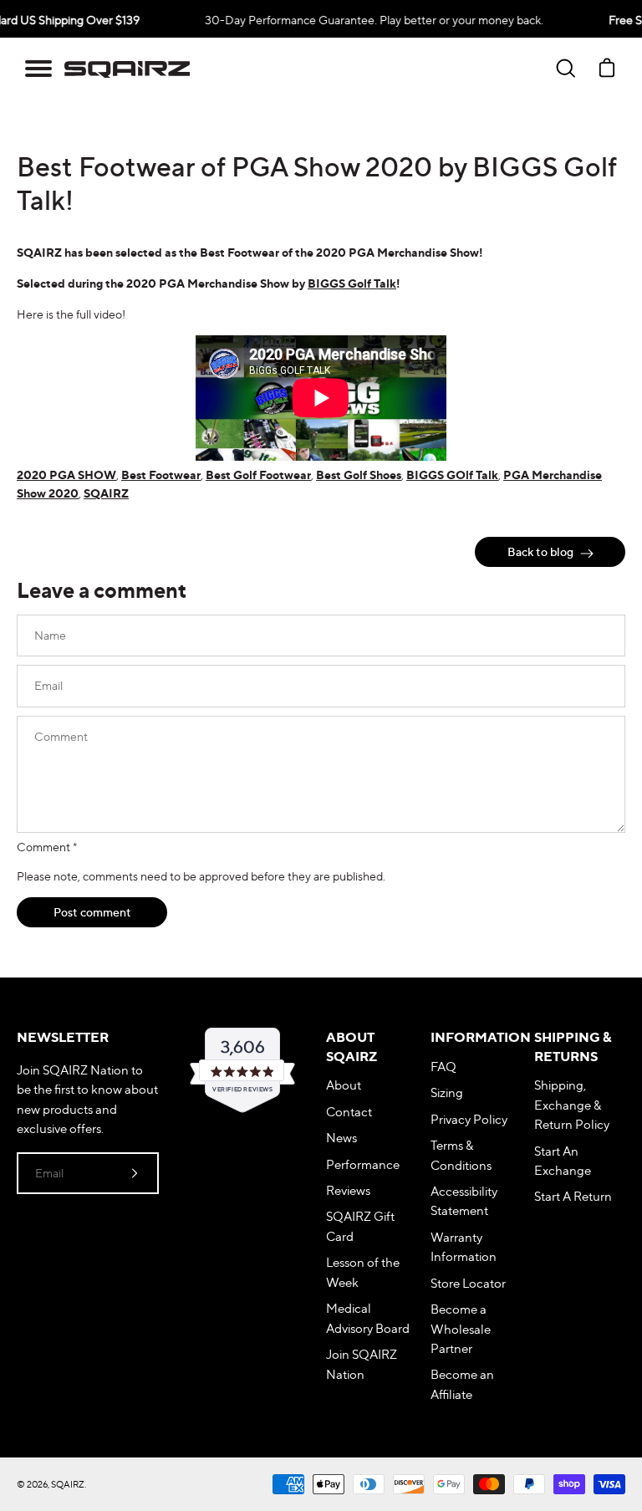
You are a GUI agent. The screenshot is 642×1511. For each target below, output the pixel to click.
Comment (47, 847)
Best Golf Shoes (358, 474)
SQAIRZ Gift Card (360, 1225)
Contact (349, 1112)
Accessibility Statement (464, 1200)
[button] (38, 68)
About (343, 1085)
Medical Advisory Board (368, 1317)
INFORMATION (476, 1037)
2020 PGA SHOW (66, 474)
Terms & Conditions (461, 1154)
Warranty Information (464, 1246)
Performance (363, 1164)
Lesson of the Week (363, 1271)
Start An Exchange (562, 1160)
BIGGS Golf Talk (352, 283)
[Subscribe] (134, 1173)
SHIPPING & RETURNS (572, 1046)
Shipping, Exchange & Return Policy (571, 1104)
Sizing (447, 1092)
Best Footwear (161, 474)
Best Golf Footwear (258, 474)
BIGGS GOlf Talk (452, 474)
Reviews (348, 1190)
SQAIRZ (106, 493)
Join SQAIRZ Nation (361, 1363)
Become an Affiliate (462, 1383)
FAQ (443, 1067)
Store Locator (468, 1283)
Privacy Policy (469, 1119)
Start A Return (573, 1196)
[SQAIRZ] (127, 68)
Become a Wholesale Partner (461, 1328)
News (341, 1138)
